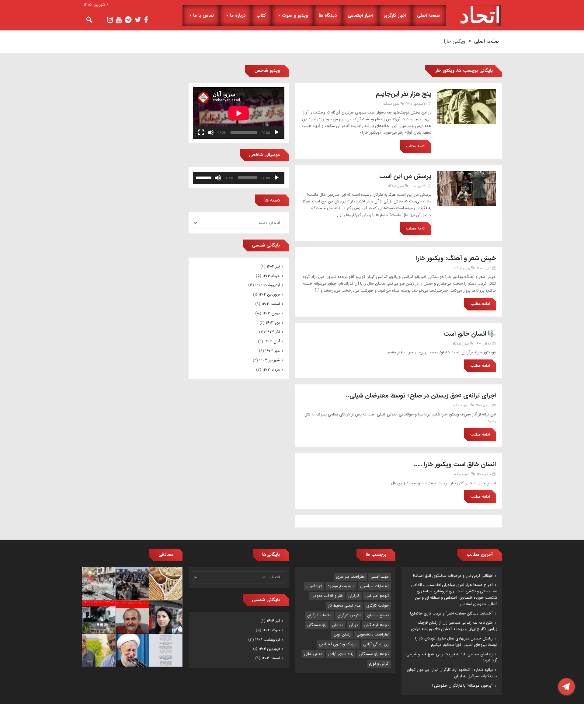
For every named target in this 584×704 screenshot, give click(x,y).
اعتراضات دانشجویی (372, 634)
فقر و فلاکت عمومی (326, 596)
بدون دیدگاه (391, 104)
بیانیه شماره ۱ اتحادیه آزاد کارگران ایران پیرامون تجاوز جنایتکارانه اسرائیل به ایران (452, 673)
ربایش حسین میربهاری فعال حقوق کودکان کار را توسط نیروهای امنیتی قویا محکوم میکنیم (456, 641)
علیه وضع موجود (341, 586)
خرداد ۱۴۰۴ (271, 276)
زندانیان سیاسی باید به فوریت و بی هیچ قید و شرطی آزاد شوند (451, 657)
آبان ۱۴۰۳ (272, 341)
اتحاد (480, 15)
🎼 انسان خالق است (469, 334)
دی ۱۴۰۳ (273, 323)
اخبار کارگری (395, 15)
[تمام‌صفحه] (201, 132)
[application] (238, 113)
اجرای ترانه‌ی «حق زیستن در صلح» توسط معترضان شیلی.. (421, 396)
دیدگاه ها (328, 15)
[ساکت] (211, 132)
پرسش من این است (405, 176)
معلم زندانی (313, 654)
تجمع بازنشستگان (374, 654)
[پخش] (276, 132)
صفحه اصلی (428, 15)
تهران (353, 625)
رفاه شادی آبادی (340, 654)
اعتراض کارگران (349, 615)
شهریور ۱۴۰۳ (269, 360)
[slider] (204, 177)
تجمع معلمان (378, 615)
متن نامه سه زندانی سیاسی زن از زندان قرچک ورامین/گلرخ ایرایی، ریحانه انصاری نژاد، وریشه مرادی (454, 625)
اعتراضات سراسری (350, 576)
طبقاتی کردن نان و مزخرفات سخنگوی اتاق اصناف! (453, 576)
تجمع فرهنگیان (376, 625)
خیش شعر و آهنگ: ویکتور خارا (456, 258)
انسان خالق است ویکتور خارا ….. (455, 464)
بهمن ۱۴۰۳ (271, 313)
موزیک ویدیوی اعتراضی (338, 644)
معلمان (337, 625)
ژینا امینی (314, 586)
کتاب (261, 15)
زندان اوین (342, 634)
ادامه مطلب (415, 146)
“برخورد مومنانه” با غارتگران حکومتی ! (462, 685)
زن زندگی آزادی (376, 644)
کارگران (354, 596)
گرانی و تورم (379, 663)
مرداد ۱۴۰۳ (271, 369)
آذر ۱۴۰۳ (273, 332)
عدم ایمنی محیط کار (344, 605)
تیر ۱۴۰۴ (273, 266)
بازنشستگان (316, 625)
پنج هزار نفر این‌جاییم (403, 94)
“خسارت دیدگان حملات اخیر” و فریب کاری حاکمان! (451, 613)
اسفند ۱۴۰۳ (271, 304)
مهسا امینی (379, 576)
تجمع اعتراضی (377, 596)
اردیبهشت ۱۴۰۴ (267, 285)
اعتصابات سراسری (374, 586)
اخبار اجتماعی (360, 15)
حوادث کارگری (377, 605)
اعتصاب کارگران (319, 615)
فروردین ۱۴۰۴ (269, 294)
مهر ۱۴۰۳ (272, 351)
